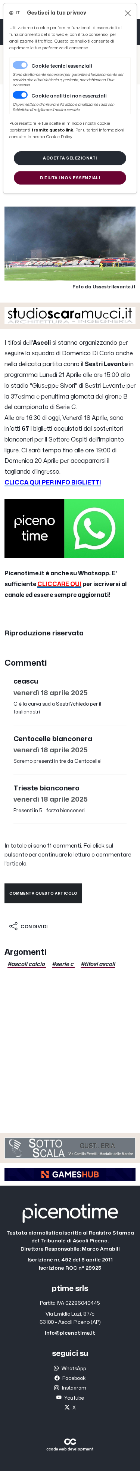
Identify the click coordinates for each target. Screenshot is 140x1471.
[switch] (20, 95)
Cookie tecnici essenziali (61, 66)
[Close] (128, 13)
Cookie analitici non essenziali (69, 96)
